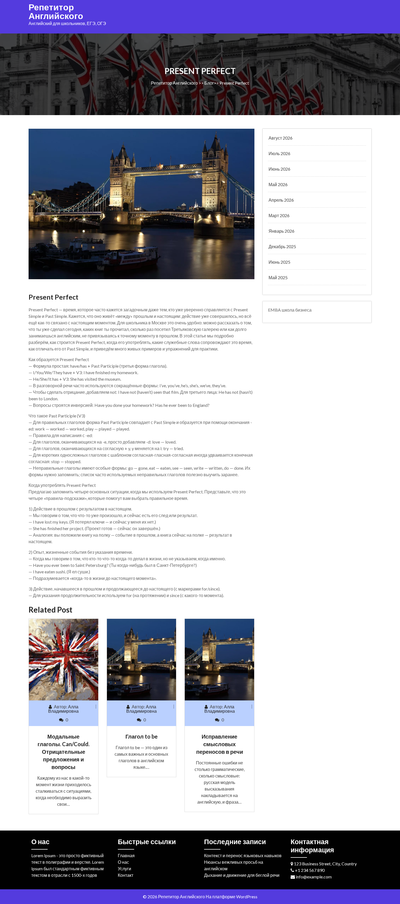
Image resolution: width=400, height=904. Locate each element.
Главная (126, 855)
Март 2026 (279, 215)
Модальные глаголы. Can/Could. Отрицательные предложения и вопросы (64, 751)
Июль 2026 (279, 153)
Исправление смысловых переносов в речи (219, 744)
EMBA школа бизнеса (290, 309)
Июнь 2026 (279, 168)
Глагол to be (141, 736)
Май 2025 (278, 277)
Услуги (124, 868)
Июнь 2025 (279, 262)
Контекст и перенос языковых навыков (243, 855)
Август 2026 (281, 137)
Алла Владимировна (63, 709)
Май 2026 (278, 184)
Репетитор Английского (56, 11)
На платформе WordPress (231, 896)
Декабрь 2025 (282, 246)
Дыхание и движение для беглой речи (241, 875)
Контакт (125, 875)
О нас (123, 862)
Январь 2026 (281, 230)
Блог (209, 82)
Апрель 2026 (281, 199)
